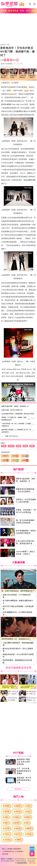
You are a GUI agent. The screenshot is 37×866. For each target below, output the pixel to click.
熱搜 (33, 11)
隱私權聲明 (17, 849)
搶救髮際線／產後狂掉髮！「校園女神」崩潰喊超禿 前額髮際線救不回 (31, 76)
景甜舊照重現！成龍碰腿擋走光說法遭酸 (17, 661)
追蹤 (4, 460)
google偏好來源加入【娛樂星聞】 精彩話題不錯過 (18, 414)
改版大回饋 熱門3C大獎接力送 (12, 410)
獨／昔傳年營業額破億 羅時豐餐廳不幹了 (17, 591)
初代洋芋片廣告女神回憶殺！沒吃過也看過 (18, 607)
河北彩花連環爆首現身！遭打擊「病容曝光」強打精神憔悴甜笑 (22, 76)
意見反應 (5, 854)
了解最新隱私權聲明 (21, 862)
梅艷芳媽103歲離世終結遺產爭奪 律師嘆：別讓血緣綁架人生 (9, 686)
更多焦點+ (18, 789)
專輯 (25, 87)
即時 (22, 11)
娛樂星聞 (3, 44)
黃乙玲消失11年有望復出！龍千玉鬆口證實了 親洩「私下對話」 (31, 699)
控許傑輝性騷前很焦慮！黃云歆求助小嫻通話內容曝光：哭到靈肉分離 (4, 76)
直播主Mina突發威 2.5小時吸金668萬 (17, 596)
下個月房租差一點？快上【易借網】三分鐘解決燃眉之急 (16, 425)
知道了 (33, 862)
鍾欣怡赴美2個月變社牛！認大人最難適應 (18, 650)
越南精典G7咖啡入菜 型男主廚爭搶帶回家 (23, 761)
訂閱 (14, 456)
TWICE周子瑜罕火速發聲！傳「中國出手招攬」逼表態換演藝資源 (13, 699)
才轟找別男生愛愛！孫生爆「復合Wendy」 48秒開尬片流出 (14, 76)
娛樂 (8, 44)
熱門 (28, 11)
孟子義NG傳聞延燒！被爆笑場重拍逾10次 (18, 602)
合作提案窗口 (19, 851)
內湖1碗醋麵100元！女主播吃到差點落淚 (17, 613)
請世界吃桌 (13, 11)
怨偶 (26, 90)
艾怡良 (10, 94)
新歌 (30, 87)
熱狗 (10, 87)
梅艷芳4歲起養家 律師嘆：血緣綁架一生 (15, 406)
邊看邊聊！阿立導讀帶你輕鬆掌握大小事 (24, 780)
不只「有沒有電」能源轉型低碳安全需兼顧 (24, 771)
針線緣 (4, 11)
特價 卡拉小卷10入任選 (13, 436)
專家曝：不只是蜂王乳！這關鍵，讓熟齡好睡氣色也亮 (14, 419)
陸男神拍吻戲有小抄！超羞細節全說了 (16, 639)
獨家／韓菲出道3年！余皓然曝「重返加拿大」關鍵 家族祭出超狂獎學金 (13, 693)
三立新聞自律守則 (8, 851)
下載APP (5, 456)
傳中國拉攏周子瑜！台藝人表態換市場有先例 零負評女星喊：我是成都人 (31, 693)
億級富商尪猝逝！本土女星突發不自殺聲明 (18, 655)
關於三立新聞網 (7, 849)
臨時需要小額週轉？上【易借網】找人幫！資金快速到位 (16, 431)
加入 (23, 456)
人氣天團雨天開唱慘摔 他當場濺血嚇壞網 (18, 644)
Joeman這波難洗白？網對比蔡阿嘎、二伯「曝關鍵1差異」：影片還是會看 (28, 686)
